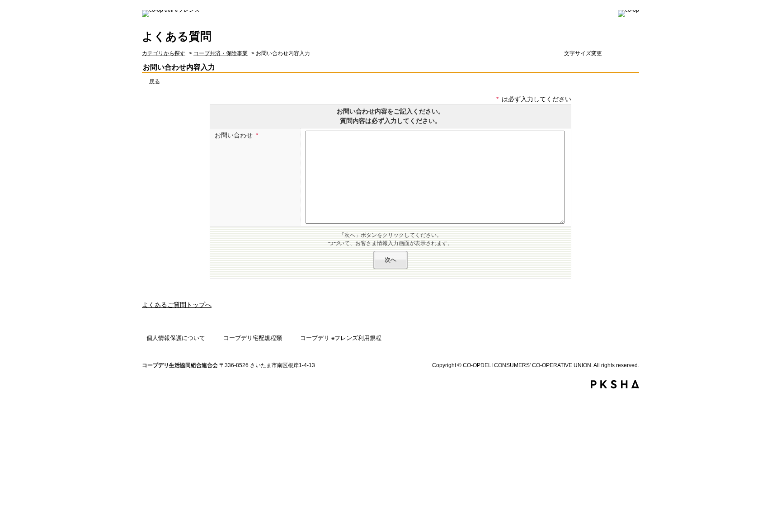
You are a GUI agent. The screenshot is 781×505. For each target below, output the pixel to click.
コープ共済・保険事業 (220, 53)
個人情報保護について (175, 338)
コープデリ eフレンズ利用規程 (340, 338)
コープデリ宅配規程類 (252, 338)
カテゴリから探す (163, 53)
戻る (154, 81)
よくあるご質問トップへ (177, 304)
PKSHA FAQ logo (615, 384)
